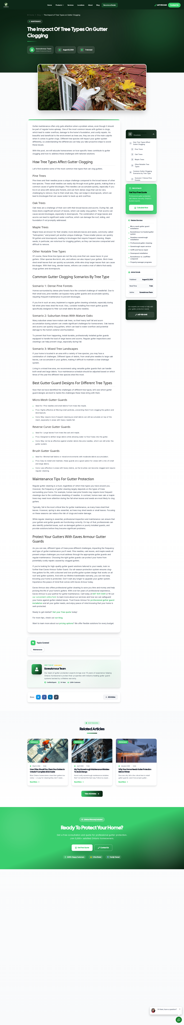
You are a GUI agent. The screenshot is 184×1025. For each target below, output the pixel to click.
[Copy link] (56, 697)
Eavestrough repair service (140, 246)
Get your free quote (61, 612)
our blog (59, 618)
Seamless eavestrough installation (139, 238)
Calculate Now (142, 208)
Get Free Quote (83, 848)
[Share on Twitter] (38, 697)
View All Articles (90, 794)
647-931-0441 (99, 594)
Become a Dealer (110, 5)
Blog (98, 5)
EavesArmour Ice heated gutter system (142, 233)
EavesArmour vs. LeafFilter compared (140, 258)
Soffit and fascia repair (139, 250)
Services (71, 5)
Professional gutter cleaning (141, 243)
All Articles (111, 697)
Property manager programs (141, 262)
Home (49, 5)
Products (59, 5)
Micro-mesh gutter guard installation (139, 227)
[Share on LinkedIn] (50, 697)
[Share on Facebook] (44, 697)
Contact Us (174, 5)
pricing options (66, 623)
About (90, 5)
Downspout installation (139, 253)
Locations (80, 5)
